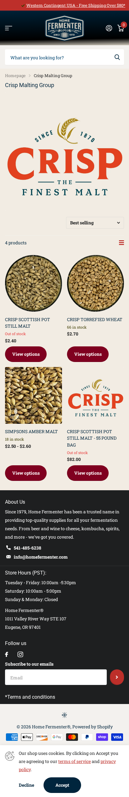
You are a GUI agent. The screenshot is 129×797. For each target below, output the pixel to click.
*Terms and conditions (30, 697)
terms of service (74, 761)
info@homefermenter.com (41, 557)
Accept (62, 785)
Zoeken (117, 57)
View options (26, 354)
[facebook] (6, 654)
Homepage (15, 75)
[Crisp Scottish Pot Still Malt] (33, 283)
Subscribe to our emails (29, 664)
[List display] (121, 243)
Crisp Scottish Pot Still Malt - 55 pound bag (91, 438)
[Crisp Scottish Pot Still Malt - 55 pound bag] (95, 395)
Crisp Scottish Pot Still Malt (27, 322)
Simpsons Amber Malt (31, 431)
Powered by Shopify (92, 727)
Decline (26, 785)
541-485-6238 (27, 548)
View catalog (8, 28)
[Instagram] (20, 654)
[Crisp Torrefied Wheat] (95, 283)
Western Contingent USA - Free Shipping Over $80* (75, 5)
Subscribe (117, 677)
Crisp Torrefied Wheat (94, 319)
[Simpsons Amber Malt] (33, 395)
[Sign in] (109, 28)
